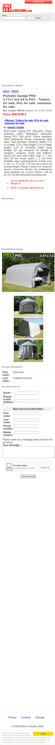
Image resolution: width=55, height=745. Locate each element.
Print (15, 91)
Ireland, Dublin (15, 127)
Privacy (12, 717)
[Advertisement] (27, 51)
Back (6, 91)
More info (42, 742)
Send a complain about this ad (27, 187)
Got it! (43, 734)
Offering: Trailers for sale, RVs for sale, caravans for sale (27, 121)
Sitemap (39, 717)
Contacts (26, 717)
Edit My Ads (38, 2)
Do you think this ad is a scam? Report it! (27, 182)
